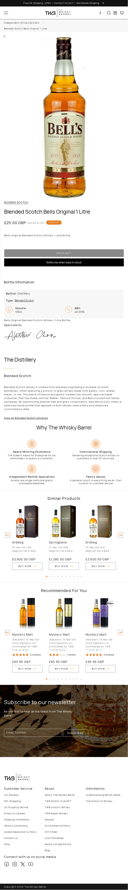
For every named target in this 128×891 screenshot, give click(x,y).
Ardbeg (17, 542)
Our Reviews (11, 794)
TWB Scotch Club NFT (58, 801)
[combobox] (64, 23)
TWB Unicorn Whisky (57, 807)
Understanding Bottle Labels (103, 794)
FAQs (7, 844)
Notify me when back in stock (64, 262)
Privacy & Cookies (14, 813)
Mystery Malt (22, 634)
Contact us (11, 838)
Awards (49, 819)
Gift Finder (51, 831)
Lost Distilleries (54, 838)
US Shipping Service (16, 807)
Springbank (58, 542)
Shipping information (17, 819)
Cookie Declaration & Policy (20, 831)
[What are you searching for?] (124, 23)
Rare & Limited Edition (58, 844)
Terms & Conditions (16, 825)
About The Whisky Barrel (60, 794)
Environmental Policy (57, 825)
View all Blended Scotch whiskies (26, 418)
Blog (47, 850)
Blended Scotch (16, 202)
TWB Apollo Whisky (56, 813)
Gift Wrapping (12, 801)
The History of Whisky (99, 801)
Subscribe (75, 733)
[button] (6, 13)
